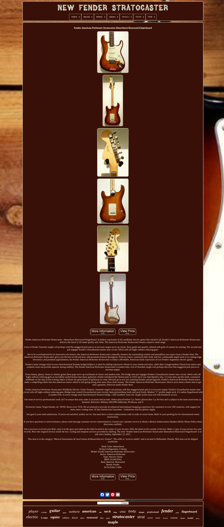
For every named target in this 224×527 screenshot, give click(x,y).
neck (107, 511)
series (150, 518)
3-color (44, 518)
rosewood (92, 517)
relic (100, 512)
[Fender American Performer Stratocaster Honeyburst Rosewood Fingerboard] (113, 52)
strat (141, 516)
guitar (55, 510)
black (75, 517)
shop (115, 512)
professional (153, 512)
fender (167, 510)
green (108, 518)
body (132, 511)
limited (165, 518)
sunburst (74, 511)
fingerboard (189, 511)
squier (55, 517)
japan (64, 512)
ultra (82, 518)
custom (174, 517)
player (33, 511)
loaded (190, 518)
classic (182, 518)
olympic (142, 512)
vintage (44, 512)
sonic (157, 518)
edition (65, 517)
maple (113, 522)
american (89, 511)
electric (32, 517)
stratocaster (123, 516)
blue (102, 518)
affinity (198, 518)
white (123, 511)
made (177, 512)
